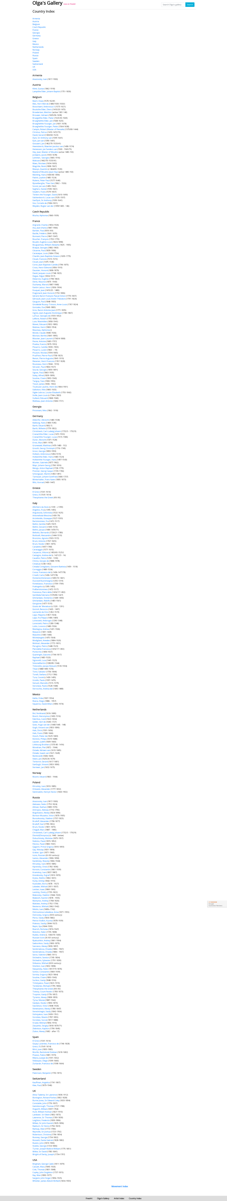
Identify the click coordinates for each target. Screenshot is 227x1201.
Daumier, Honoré (40, 270)
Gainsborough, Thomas (43, 1106)
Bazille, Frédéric (39, 233)
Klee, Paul (37, 1085)
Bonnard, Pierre (40, 236)
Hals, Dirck (37, 730)
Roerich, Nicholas (40, 929)
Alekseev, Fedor (39, 804)
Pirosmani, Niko (40, 410)
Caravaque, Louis (40, 253)
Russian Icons (39, 937)
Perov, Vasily (38, 917)
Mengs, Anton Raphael (43, 468)
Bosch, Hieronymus (41, 716)
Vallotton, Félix (39, 389)
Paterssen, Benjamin (42, 1073)
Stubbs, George (39, 1146)
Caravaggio (38, 549)
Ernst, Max (37, 442)
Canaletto (37, 546)
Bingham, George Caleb (43, 1164)
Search (190, 4)
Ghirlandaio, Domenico (43, 598)
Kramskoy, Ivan (39, 872)
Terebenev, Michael (41, 986)
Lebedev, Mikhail (40, 886)
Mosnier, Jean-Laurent (43, 338)
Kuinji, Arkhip (38, 881)
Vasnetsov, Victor (40, 1005)
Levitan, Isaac (38, 889)
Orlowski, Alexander (41, 789)
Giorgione (37, 603)
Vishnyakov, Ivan (40, 1014)
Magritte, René (39, 166)
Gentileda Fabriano (41, 595)
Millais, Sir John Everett (43, 1123)
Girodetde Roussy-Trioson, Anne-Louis (50, 304)
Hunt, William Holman (42, 1111)
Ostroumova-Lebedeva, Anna (45, 912)
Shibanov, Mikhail (40, 963)
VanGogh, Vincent (40, 764)
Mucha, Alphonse (40, 215)
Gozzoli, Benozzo (40, 609)
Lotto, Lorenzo (39, 626)
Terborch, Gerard (40, 761)
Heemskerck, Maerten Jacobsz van (48, 146)
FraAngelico (38, 586)
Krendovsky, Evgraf (41, 875)
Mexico (36, 44)
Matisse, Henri (39, 327)
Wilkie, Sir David (40, 1151)
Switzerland (38, 64)
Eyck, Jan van (38, 140)
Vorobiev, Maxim (40, 1017)
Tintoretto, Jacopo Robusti (44, 666)
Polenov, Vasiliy (39, 923)
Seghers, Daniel (39, 189)
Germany (37, 35)
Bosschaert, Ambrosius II (44, 106)
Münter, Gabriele (40, 462)
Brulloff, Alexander (41, 821)
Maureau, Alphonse (41, 330)
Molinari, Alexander (41, 643)
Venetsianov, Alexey (41, 1008)
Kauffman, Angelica (41, 1082)
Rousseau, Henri (40, 364)
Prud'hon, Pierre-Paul (42, 355)
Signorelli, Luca (39, 660)
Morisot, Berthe (40, 335)
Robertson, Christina (42, 1134)
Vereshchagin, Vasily (42, 1011)
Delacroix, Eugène (40, 279)
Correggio (37, 569)
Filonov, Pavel (39, 844)
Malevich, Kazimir (40, 898)
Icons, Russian (39, 855)
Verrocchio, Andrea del (42, 688)
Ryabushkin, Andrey (41, 940)
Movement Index (119, 1186)
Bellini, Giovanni (40, 527)
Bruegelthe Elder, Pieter (43, 118)
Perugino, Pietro (40, 646)
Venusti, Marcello (40, 683)
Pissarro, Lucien (40, 350)
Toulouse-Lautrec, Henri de (45, 386)
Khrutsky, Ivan (39, 786)
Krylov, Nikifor (39, 878)
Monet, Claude (39, 333)
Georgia (36, 32)
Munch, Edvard (39, 776)
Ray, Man (37, 1175)
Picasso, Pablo (39, 1055)
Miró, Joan (37, 1049)
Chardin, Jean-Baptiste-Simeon (46, 256)
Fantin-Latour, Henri (42, 287)
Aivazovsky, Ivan (40, 79)
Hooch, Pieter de (40, 736)
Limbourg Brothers (41, 744)
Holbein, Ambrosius (41, 454)
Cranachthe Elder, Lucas (43, 434)
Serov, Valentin (39, 954)
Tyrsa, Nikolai (39, 1000)
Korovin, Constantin (41, 869)
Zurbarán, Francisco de (43, 1063)
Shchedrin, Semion (41, 957)
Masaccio (37, 632)
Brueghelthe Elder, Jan (42, 120)
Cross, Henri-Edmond (42, 267)
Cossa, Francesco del (42, 572)
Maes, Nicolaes (39, 163)
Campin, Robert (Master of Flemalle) (48, 129)
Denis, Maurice (39, 281)
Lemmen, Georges (41, 157)
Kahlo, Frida (38, 698)
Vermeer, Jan (38, 767)
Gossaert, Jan (38, 143)
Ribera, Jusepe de (40, 1058)
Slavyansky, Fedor (40, 969)
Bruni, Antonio (39, 541)
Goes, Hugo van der (41, 724)
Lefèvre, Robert (39, 318)
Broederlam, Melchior (42, 112)
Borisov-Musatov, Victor (43, 815)
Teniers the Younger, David (45, 194)
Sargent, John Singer (42, 1178)
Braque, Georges (40, 247)
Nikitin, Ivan (38, 909)
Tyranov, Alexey (40, 997)
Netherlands (38, 47)
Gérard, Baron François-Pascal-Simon (49, 296)
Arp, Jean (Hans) (40, 227)
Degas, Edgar (38, 276)
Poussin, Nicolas (40, 352)
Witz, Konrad (38, 482)
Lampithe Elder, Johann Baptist (46, 91)
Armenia (36, 18)
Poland (36, 52)
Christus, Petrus (40, 132)
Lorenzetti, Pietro (40, 623)
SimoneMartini (39, 663)
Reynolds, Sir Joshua (41, 1131)
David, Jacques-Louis (42, 273)
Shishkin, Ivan (39, 966)
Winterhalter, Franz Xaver (44, 479)
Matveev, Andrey (40, 903)
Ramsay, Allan (39, 1129)
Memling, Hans (39, 174)
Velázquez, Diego (40, 1060)
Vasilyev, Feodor (40, 1003)
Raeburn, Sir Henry (41, 1126)
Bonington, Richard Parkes (44, 1097)
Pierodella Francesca (42, 649)
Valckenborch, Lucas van (43, 197)
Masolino (37, 634)
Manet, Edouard (40, 324)
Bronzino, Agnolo (40, 538)
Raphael (36, 657)
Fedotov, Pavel (39, 841)
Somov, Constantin (41, 971)
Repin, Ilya (37, 926)
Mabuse (36, 160)
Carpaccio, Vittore (40, 552)
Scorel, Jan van (39, 186)
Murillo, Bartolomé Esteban (45, 1052)
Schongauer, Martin (41, 474)
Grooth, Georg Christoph (44, 448)
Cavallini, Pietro (39, 558)
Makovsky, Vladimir (41, 895)
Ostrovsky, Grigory (41, 915)
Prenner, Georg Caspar (43, 471)
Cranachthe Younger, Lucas (45, 437)
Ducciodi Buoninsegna (42, 580)
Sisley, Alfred (38, 375)
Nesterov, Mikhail (40, 906)
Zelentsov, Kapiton (41, 1028)
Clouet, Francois (40, 259)
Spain (35, 58)
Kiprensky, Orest (40, 866)
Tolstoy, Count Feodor (42, 991)
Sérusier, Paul (39, 367)
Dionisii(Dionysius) (41, 835)
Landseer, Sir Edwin (41, 1114)
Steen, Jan (37, 758)
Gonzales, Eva (39, 307)
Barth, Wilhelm (39, 428)
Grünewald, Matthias (42, 445)
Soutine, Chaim (39, 378)
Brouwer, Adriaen (40, 115)
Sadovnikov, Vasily (41, 943)
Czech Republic (39, 27)
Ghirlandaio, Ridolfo (41, 600)
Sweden (36, 61)
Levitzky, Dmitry (40, 892)
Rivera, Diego (38, 701)
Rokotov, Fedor (39, 932)
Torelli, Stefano (39, 674)
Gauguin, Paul (39, 301)
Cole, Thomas (39, 1169)
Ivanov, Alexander (40, 858)
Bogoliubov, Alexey (41, 812)
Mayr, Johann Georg (41, 465)
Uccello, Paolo (39, 680)
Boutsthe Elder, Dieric (42, 109)
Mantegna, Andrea (41, 629)
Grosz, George (39, 451)
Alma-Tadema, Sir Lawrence (45, 1094)
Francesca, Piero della (42, 592)
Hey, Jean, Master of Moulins (45, 152)
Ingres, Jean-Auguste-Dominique (47, 313)
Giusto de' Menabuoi (42, 606)
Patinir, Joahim (39, 177)
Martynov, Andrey (40, 900)
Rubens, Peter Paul (41, 180)
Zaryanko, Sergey (40, 1025)
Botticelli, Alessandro (42, 535)
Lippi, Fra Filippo (40, 617)
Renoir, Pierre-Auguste (43, 358)
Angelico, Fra (38, 510)
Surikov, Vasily (39, 980)
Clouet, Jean (38, 262)
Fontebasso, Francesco (43, 583)
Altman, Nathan (39, 807)
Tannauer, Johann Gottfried (45, 476)
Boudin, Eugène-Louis (42, 242)
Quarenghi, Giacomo (42, 654)
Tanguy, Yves (38, 381)
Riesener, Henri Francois (43, 361)
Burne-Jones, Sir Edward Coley (46, 1100)
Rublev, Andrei (39, 934)
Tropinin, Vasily (39, 994)
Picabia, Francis (39, 344)
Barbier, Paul (38, 230)
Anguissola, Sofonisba (42, 512)
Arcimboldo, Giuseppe (42, 518)
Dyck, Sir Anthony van (42, 138)
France (35, 30)
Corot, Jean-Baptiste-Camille (45, 264)
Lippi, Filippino (39, 615)
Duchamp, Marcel (40, 284)
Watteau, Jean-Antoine (43, 401)
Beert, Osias (38, 101)
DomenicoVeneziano (42, 578)
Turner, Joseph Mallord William (46, 1148)
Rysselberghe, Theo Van (43, 183)
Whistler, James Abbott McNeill (46, 1181)
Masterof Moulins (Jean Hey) (45, 172)
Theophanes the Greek (43, 497)
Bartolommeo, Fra (41, 521)
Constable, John (40, 1103)
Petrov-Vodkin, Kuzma (42, 920)
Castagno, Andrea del (42, 555)
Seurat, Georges (40, 369)
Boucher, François (40, 239)
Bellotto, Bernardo (41, 532)
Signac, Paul (38, 372)
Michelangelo (38, 637)
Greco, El (36, 494)
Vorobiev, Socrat (40, 1020)
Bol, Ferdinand (39, 713)
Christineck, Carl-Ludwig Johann (47, 431)
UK (34, 67)
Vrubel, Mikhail (39, 1023)
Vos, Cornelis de (40, 203)
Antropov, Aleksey (41, 810)
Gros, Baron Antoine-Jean (44, 310)
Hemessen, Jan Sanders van (45, 149)
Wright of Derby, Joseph (43, 1154)
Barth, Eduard (39, 425)
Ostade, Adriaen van (41, 750)
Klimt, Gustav (38, 88)
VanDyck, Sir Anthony (42, 200)
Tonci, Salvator (39, 671)
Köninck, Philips (39, 739)
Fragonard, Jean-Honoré (43, 293)
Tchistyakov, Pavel (41, 983)
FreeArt (73, 4)
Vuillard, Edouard (40, 398)
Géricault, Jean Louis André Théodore (49, 298)
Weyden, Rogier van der (43, 206)
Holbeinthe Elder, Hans (43, 457)
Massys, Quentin (40, 169)
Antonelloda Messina (42, 515)
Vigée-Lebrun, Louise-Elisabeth (46, 392)
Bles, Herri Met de (40, 103)
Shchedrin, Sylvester (41, 960)
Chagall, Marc (39, 829)
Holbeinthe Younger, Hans (44, 459)
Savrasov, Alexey (40, 946)
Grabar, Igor (38, 852)
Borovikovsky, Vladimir (43, 818)
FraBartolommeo (40, 589)
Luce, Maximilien (40, 321)
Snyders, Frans (39, 191)
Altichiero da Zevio (41, 507)
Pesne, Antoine (39, 341)
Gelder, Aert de (39, 722)
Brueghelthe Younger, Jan (44, 123)
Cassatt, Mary (39, 1166)
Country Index (135, 1198)
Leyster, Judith (39, 741)
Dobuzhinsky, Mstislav (42, 838)
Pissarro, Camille (40, 347)
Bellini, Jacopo (39, 529)
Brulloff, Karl (38, 824)
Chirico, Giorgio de (41, 561)
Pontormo (37, 651)
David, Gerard (39, 135)
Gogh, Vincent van (41, 727)
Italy (34, 41)
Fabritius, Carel (39, 719)
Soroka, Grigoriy (40, 974)
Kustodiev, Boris (40, 883)
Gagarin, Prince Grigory (43, 846)
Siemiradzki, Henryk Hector (45, 792)
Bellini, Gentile (39, 524)
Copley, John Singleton (43, 1172)
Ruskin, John (38, 1143)
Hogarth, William (40, 1109)
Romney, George (40, 1137)
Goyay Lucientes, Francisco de (46, 1043)
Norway (36, 50)
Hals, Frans (37, 733)
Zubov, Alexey (39, 1031)
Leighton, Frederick (41, 1120)
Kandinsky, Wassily (41, 861)
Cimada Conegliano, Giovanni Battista (49, 566)
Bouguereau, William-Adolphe (46, 244)
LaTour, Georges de (41, 315)
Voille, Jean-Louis (40, 395)
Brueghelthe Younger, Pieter (45, 126)
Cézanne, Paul (39, 250)
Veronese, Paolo (40, 686)
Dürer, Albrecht (39, 439)
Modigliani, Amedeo (41, 640)
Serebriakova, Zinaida (42, 949)
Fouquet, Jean (39, 290)
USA (34, 69)
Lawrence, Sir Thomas (42, 1117)
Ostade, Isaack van (41, 753)
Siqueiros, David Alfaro (43, 704)
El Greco (36, 492)
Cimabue (36, 563)
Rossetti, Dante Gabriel (43, 1140)
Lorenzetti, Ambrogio (42, 620)
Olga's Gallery (103, 1198)
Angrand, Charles (40, 225)
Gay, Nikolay (38, 849)
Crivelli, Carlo (38, 575)
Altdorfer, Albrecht (41, 420)
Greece (36, 38)
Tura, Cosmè (38, 677)
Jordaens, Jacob (39, 155)
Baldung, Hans (39, 422)
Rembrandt (37, 756)
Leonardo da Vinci (40, 612)
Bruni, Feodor (39, 544)
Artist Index (119, 1198)
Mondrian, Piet (39, 747)
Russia (35, 55)
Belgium (36, 24)
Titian (35, 669)
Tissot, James (38, 384)
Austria (36, 21)
